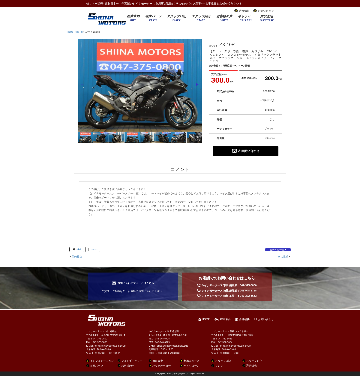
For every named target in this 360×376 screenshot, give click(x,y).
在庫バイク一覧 (277, 250)
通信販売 (251, 365)
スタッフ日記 (176, 19)
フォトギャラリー (131, 360)
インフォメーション (102, 360)
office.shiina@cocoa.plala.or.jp (110, 346)
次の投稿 (283, 256)
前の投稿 (77, 256)
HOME (70, 32)
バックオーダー (161, 365)
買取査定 (267, 19)
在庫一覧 (79, 32)
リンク (219, 365)
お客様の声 (224, 19)
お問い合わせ (266, 10)
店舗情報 (244, 10)
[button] (197, 84)
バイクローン (192, 365)
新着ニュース (192, 360)
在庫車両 (133, 19)
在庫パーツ (153, 19)
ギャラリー (246, 19)
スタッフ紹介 (201, 19)
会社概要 (244, 319)
